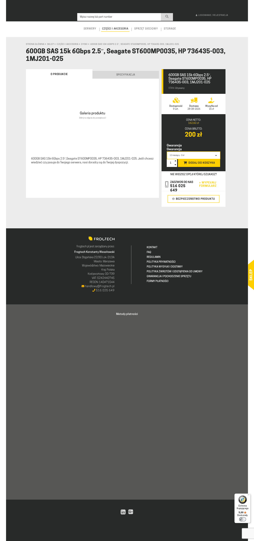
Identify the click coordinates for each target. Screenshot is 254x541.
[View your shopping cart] (242, 32)
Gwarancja (174, 145)
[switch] (242, 519)
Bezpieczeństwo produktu (195, 199)
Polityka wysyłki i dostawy (165, 267)
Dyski (84, 44)
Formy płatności (157, 281)
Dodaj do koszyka (202, 163)
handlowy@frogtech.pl (99, 286)
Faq (149, 252)
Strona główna (35, 44)
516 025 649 (105, 290)
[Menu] (248, 496)
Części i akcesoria (67, 44)
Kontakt (152, 247)
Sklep (50, 44)
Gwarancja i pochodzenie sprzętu (169, 276)
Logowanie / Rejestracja (213, 15)
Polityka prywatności (161, 262)
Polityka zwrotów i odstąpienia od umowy (175, 271)
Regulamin (154, 257)
